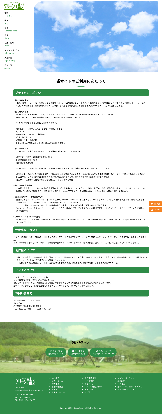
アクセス (8, 66)
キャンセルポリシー (125, 389)
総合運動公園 (90, 378)
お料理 (87, 392)
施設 (8, 14)
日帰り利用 (89, 389)
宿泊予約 (156, 204)
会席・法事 (9, 44)
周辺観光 (10, 59)
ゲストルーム (57, 380)
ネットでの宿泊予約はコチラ (55, 352)
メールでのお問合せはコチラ (78, 352)
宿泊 (6, 22)
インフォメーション (13, 51)
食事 (11, 29)
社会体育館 (89, 380)
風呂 (7, 36)
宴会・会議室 (57, 386)
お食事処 (55, 383)
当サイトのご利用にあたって (129, 386)
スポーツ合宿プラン (93, 386)
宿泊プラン (89, 383)
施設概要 (55, 378)
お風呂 (54, 389)
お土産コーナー (58, 392)
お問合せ (156, 209)
